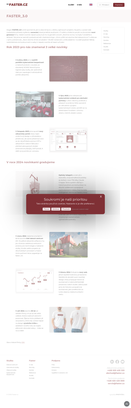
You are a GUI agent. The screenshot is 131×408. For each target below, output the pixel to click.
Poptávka (118, 5)
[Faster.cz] (17, 5)
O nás (79, 5)
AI (126, 403)
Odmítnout (55, 209)
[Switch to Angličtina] (90, 5)
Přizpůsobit (66, 209)
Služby (71, 5)
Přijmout (46, 209)
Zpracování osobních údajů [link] (80, 209)
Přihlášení (105, 5)
